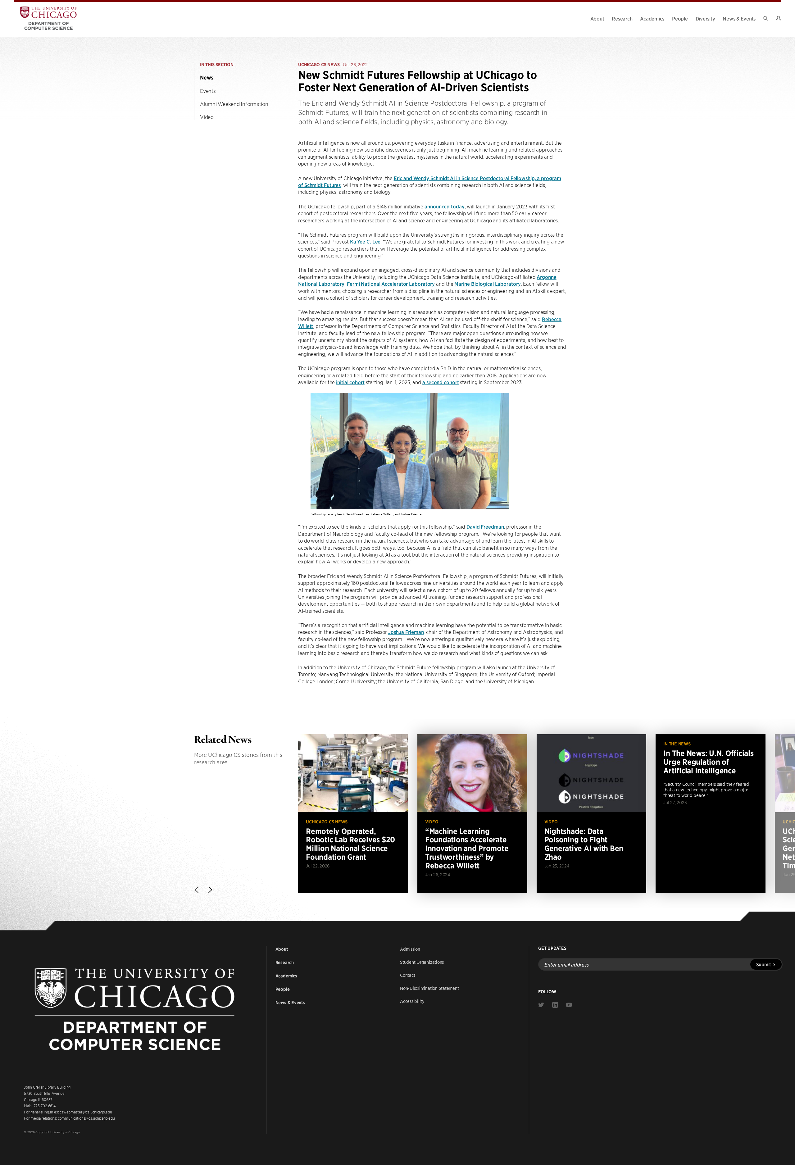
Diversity (705, 18)
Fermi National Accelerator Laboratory (391, 283)
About (597, 18)
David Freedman (485, 526)
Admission (410, 949)
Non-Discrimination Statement (429, 988)
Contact (407, 975)
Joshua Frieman (406, 632)
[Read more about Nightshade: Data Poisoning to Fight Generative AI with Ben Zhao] (592, 813)
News (206, 78)
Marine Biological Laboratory (487, 283)
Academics (652, 18)
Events (208, 91)
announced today (445, 206)
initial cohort (350, 382)
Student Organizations (422, 962)
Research (622, 18)
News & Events (739, 18)
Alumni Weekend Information (234, 104)
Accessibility (412, 1001)
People (680, 18)
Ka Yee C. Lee (365, 241)
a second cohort (440, 382)
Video (207, 117)
